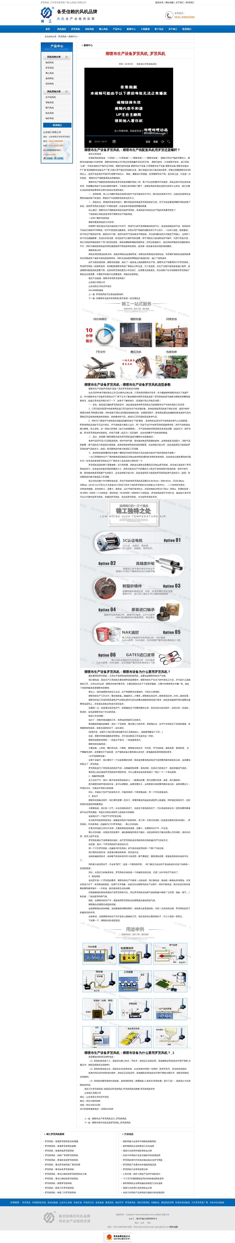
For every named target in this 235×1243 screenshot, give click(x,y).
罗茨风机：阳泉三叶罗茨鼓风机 (59, 1188)
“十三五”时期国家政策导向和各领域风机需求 (143, 1178)
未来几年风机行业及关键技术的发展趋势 (141, 1155)
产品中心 (117, 29)
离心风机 (103, 29)
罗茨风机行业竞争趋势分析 (135, 1169)
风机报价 (61, 29)
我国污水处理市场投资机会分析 (137, 1150)
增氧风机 (50, 102)
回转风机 (89, 29)
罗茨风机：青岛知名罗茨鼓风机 (59, 1169)
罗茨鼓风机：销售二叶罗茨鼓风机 (60, 1192)
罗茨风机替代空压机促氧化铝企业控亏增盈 (142, 1160)
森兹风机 (109, 1202)
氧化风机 (50, 113)
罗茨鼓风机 (130, 1202)
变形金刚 (99, 1202)
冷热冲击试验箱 (217, 1202)
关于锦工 (180, 2)
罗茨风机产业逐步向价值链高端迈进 (139, 1164)
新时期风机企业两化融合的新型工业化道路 (142, 1183)
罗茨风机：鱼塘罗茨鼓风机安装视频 (61, 1141)
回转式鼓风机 (143, 1202)
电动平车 (119, 1202)
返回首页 (159, 2)
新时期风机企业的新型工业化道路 (138, 1146)
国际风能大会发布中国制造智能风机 (139, 1141)
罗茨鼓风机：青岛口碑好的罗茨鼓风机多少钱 (65, 1174)
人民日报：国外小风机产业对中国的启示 (141, 1174)
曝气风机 (50, 108)
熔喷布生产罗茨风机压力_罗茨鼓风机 (109, 1118)
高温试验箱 (52, 1202)
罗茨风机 (75, 29)
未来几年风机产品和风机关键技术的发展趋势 (143, 1192)
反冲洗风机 (51, 97)
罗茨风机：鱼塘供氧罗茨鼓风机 (59, 1150)
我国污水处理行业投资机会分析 (137, 1188)
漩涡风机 (50, 78)
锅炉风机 (50, 118)
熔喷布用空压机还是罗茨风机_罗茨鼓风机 (111, 1122)
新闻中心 (131, 29)
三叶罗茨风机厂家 (199, 1202)
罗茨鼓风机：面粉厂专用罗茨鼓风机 (61, 1155)
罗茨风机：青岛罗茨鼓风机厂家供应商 (62, 1164)
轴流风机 (50, 62)
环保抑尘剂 (88, 1202)
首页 (48, 29)
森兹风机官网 (167, 1202)
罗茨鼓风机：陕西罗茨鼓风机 (58, 1183)
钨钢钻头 (155, 1202)
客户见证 (159, 29)
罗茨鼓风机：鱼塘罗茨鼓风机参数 (60, 1146)
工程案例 (145, 29)
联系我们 (190, 2)
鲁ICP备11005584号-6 (146, 1218)
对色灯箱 (78, 1202)
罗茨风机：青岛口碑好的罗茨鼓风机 (61, 1178)
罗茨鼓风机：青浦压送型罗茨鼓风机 (61, 1160)
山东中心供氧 (65, 1202)
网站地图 (169, 2)
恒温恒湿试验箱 (182, 1202)
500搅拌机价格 (39, 1202)
